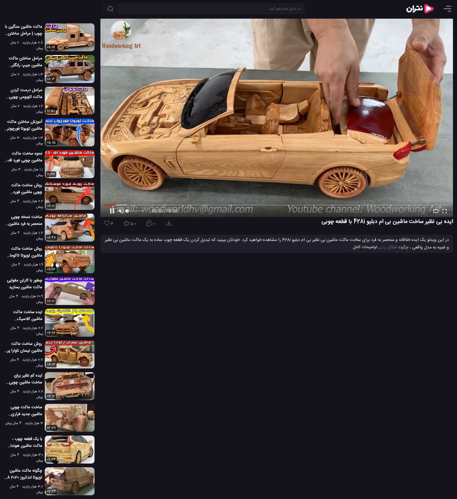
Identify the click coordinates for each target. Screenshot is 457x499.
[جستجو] (110, 8)
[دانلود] (170, 225)
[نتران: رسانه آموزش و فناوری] (420, 8)
